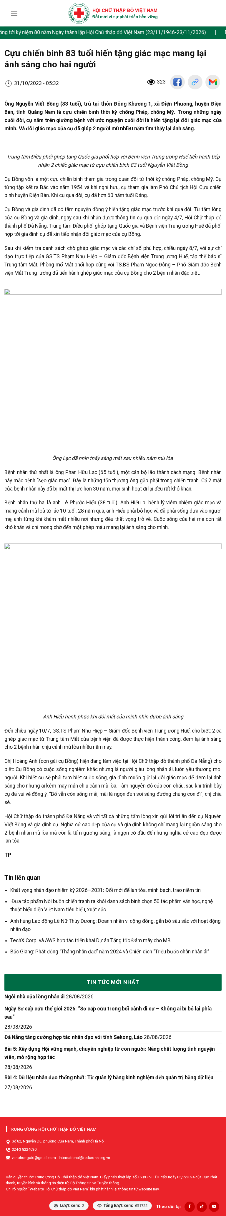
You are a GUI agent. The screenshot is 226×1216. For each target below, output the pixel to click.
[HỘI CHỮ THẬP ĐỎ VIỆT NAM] (113, 13)
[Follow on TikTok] (202, 1207)
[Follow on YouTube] (214, 1207)
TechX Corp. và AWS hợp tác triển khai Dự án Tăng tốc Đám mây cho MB (90, 940)
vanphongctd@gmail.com (34, 1157)
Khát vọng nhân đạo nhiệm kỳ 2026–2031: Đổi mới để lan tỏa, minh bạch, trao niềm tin (105, 890)
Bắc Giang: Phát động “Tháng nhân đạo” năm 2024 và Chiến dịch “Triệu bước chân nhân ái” (109, 952)
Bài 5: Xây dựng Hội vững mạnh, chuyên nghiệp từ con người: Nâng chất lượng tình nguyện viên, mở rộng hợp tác (109, 1053)
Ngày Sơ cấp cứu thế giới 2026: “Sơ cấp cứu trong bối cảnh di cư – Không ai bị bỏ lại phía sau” (108, 1013)
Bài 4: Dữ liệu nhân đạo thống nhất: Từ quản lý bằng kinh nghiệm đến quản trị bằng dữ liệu (108, 1077)
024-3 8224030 (24, 1149)
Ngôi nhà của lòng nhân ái (34, 997)
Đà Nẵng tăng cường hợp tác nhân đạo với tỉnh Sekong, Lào (73, 1037)
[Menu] (14, 13)
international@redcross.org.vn (84, 1157)
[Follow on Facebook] (190, 1207)
